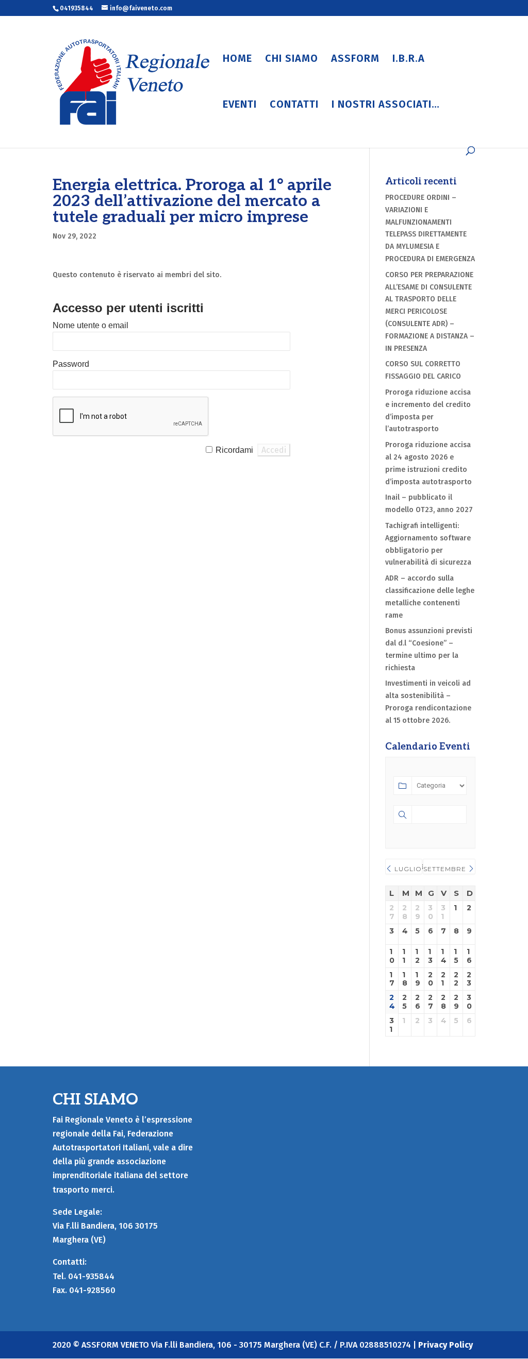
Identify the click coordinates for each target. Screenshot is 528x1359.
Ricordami (234, 450)
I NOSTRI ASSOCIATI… (386, 105)
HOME (237, 59)
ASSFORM (355, 59)
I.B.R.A (408, 59)
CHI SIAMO (291, 59)
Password (71, 364)
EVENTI (240, 105)
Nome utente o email (90, 325)
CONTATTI (294, 105)
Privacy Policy (445, 1345)
